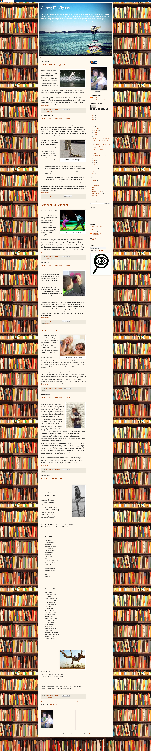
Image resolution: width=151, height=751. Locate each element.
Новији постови (45, 702)
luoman (79, 733)
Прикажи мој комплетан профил (98, 100)
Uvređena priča (95, 234)
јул (94, 158)
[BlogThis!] (64, 109)
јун (94, 160)
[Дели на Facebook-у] (67, 109)
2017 (93, 119)
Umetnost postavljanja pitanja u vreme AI (100, 228)
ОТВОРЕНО (47, 198)
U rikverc (94, 238)
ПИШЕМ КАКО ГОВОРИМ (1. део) (55, 397)
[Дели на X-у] (66, 109)
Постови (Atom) (53, 704)
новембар (96, 130)
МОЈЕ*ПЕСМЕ (48, 697)
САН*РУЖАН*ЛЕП (49, 111)
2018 (93, 117)
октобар (96, 132)
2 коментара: (57, 321)
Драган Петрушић (96, 97)
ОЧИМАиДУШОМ (96, 191)
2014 (93, 126)
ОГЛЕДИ (47, 390)
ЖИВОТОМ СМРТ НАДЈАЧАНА (54, 65)
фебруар (96, 169)
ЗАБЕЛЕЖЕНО (95, 182)
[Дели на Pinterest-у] (69, 109)
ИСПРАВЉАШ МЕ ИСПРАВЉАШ (55, 205)
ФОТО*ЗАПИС (95, 197)
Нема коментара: (58, 196)
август (95, 136)
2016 (93, 122)
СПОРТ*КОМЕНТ (96, 195)
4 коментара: (57, 256)
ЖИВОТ (94, 180)
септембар (96, 134)
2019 (93, 115)
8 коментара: (57, 109)
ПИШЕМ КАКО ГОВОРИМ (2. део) (55, 265)
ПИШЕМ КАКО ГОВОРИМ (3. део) (55, 118)
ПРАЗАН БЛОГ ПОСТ (50, 330)
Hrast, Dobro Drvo (96, 233)
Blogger (89, 733)
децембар (96, 128)
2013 (93, 173)
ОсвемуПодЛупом (55, 7)
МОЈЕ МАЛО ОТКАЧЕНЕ (51, 478)
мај (94, 162)
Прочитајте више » (45, 105)
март (95, 166)
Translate (101, 250)
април (95, 164)
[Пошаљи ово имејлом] (63, 109)
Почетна (42, 57)
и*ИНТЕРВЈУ (95, 184)
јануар (95, 171)
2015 (93, 124)
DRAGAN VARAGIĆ (97, 227)
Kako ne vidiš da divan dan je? (98, 239)
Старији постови (81, 702)
